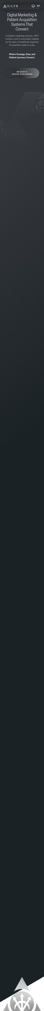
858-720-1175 (33, 6)
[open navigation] (38, 6)
